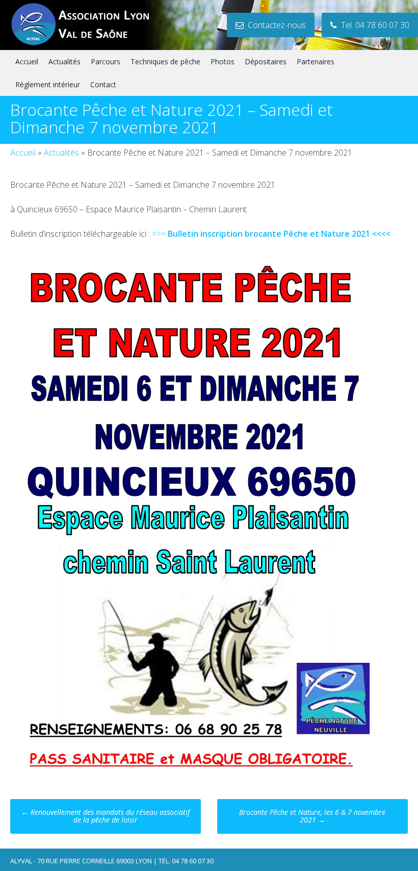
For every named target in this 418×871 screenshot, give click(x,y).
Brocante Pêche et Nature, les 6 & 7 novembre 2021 (312, 816)
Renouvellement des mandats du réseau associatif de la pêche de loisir (105, 816)
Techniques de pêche (165, 61)
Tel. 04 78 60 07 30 (373, 25)
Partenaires (315, 61)
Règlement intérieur (47, 84)
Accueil (26, 61)
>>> (160, 233)
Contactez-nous (275, 25)
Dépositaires (265, 61)
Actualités (64, 61)
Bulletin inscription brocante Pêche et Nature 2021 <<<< (279, 233)
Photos (222, 61)
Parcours (105, 61)
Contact (103, 84)
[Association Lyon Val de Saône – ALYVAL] (89, 43)
